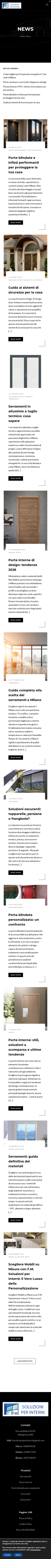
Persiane (13, 280)
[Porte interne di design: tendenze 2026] (25, 521)
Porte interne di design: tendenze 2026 (22, 565)
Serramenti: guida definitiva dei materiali (23, 1161)
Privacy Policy (25, 1518)
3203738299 (29, 1457)
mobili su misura (16, 1257)
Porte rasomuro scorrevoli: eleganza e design (24, 82)
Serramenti (25, 1476)
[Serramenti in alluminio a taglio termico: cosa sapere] (25, 373)
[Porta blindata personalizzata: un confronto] (25, 895)
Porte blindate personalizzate (25, 1488)
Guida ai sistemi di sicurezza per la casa (21, 102)
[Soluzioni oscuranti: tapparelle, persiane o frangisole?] (25, 785)
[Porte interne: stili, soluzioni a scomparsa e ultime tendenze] (25, 1008)
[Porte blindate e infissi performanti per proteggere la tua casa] (25, 133)
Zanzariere (25, 1499)
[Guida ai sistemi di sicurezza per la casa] (25, 256)
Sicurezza (37, 280)
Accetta (7, 1555)
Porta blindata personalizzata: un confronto (23, 919)
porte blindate (35, 150)
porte (18, 552)
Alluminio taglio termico (20, 397)
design (12, 552)
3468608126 (29, 1446)
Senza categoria (16, 1149)
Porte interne (25, 1482)
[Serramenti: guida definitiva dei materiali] (25, 1134)
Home (22, 36)
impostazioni (35, 1550)
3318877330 (29, 1452)
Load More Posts (24, 1361)
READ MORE (16, 222)
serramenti (14, 399)
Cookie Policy (25, 1524)
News (27, 1257)
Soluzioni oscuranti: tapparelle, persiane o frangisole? (25, 814)
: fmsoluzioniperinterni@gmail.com (25, 1440)
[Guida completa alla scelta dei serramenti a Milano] (25, 656)
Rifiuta (18, 1555)
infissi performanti (18, 150)
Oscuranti (13, 801)
